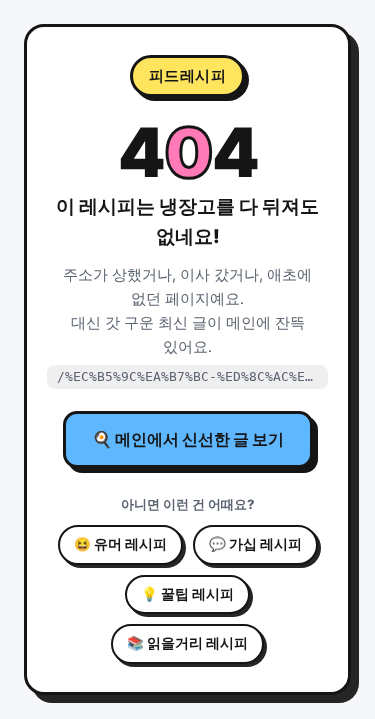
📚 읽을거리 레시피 (187, 643)
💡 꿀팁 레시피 (187, 594)
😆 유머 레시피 (120, 544)
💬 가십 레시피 (255, 544)
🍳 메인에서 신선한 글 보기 (188, 439)
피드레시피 (188, 75)
